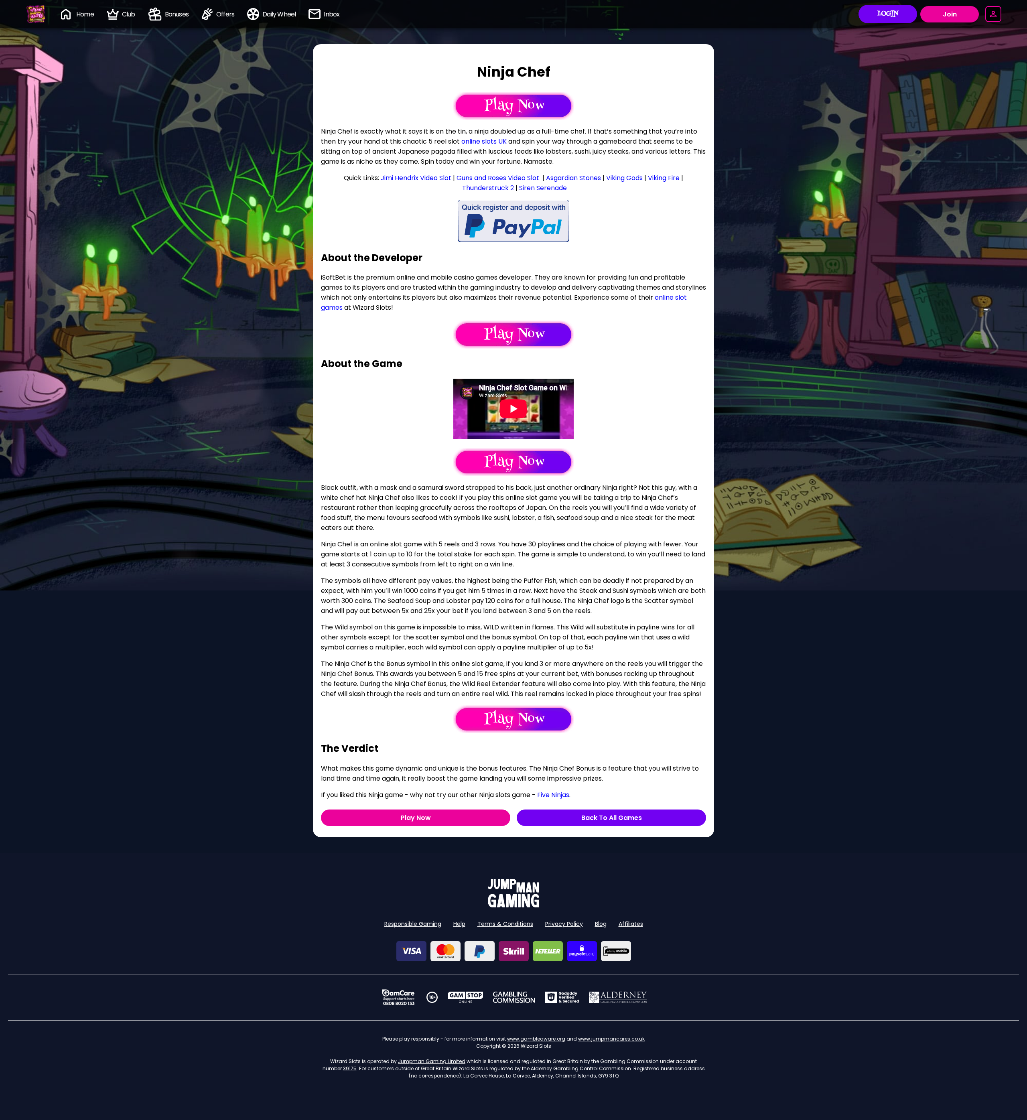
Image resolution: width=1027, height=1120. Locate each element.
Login (888, 14)
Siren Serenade (543, 188)
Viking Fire (664, 178)
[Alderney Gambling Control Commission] (618, 997)
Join (950, 14)
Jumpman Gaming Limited (431, 1061)
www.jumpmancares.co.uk (611, 1038)
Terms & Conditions (505, 924)
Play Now (416, 817)
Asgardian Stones (573, 178)
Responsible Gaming (412, 924)
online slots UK (484, 141)
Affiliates (631, 924)
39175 (350, 1068)
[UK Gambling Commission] (514, 997)
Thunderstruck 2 (488, 188)
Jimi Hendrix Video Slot (416, 178)
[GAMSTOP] (465, 997)
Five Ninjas (553, 794)
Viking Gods (624, 178)
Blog (601, 924)
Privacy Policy (564, 924)
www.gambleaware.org (536, 1038)
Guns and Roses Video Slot (498, 178)
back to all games (611, 817)
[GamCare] (398, 997)
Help (459, 924)
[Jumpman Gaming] (513, 905)
